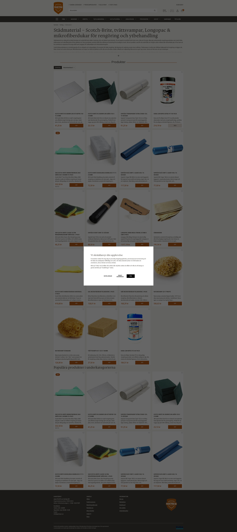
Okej (130, 276)
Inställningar (108, 276)
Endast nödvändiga (120, 276)
